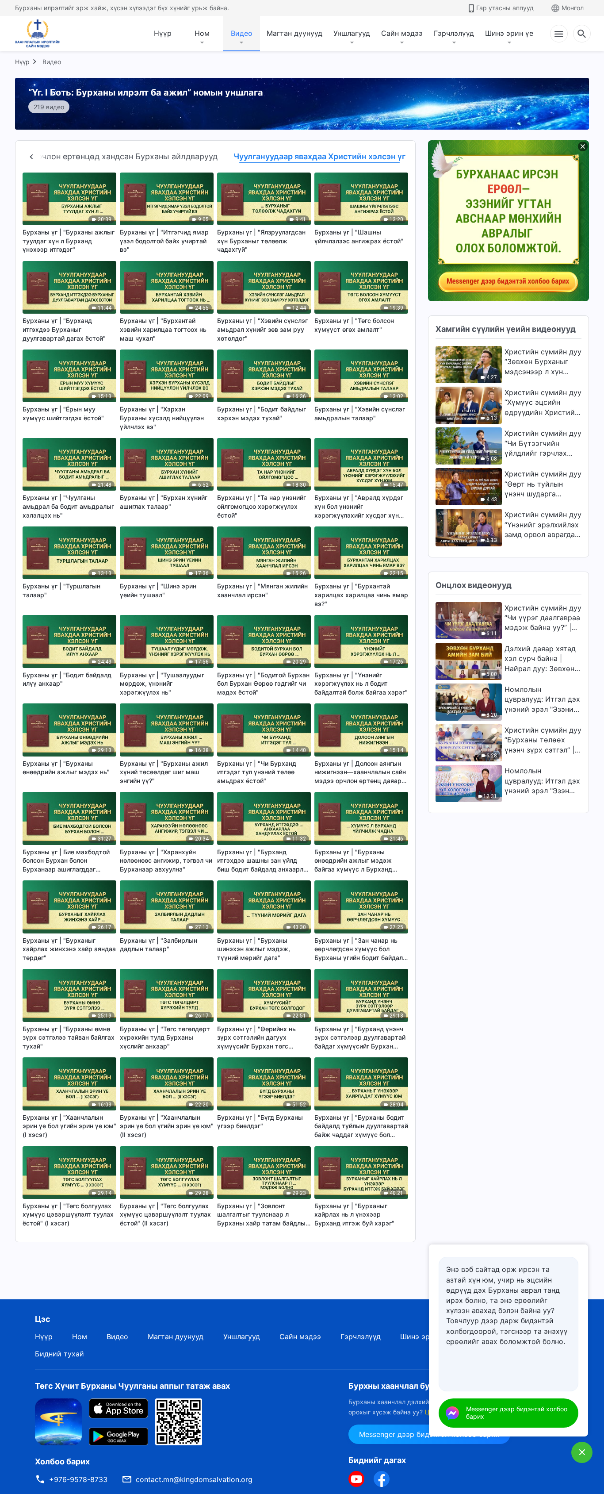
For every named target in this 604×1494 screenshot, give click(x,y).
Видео (241, 33)
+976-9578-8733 (78, 1479)
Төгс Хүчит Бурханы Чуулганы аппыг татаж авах (132, 1385)
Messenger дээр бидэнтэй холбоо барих (516, 1412)
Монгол (573, 8)
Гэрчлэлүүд (454, 33)
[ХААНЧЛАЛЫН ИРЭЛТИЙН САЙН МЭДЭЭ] (40, 33)
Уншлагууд (351, 33)
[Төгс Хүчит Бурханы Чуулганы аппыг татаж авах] (58, 1421)
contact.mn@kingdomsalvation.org (194, 1479)
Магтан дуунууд (294, 33)
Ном (202, 33)
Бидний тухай (59, 1353)
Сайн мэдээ (402, 33)
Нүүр (163, 33)
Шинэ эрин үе (509, 33)
